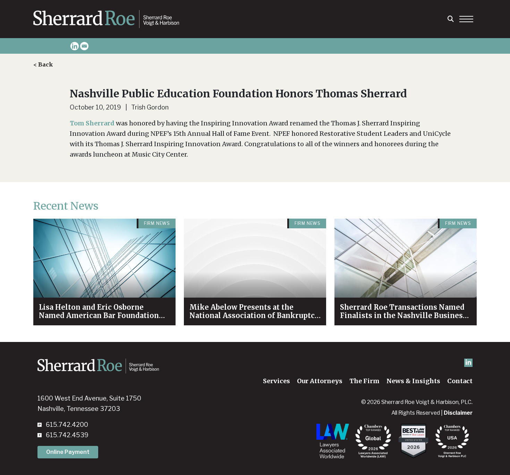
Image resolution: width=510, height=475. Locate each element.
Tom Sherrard (92, 123)
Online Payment (68, 452)
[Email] (84, 46)
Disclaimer (458, 413)
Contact (460, 381)
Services (276, 381)
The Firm (364, 381)
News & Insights (413, 381)
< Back (43, 64)
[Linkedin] (74, 46)
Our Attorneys (319, 381)
